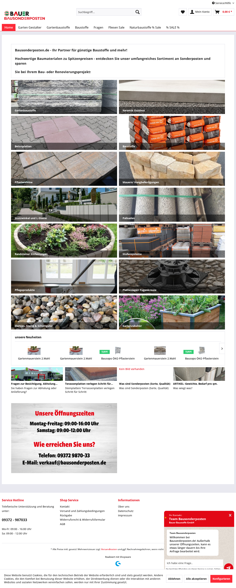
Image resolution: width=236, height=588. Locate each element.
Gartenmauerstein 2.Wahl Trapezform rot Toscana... (34, 360)
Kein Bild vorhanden (131, 369)
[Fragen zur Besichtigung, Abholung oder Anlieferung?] (37, 374)
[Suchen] (137, 12)
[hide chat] (230, 515)
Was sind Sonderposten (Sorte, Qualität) (144, 383)
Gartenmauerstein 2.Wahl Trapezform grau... (160, 360)
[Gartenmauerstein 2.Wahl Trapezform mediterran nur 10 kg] (76, 350)
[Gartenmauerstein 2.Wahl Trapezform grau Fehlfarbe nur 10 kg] (160, 350)
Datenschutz (125, 511)
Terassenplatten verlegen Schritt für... (89, 383)
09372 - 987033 (14, 519)
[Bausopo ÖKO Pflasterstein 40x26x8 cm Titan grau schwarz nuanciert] (118, 350)
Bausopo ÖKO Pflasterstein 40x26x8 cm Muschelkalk (202, 360)
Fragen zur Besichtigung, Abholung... (34, 383)
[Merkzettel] (183, 12)
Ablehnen (174, 578)
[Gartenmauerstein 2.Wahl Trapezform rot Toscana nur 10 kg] (34, 350)
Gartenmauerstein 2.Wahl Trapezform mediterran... (76, 360)
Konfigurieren (221, 578)
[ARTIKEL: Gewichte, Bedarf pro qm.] (199, 374)
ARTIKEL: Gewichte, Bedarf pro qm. (195, 383)
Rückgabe (66, 515)
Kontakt (65, 506)
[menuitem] (108, 12)
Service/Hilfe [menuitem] (223, 3)
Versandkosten (109, 549)
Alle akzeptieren (196, 578)
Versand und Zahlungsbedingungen (82, 511)
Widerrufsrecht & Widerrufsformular (82, 519)
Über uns (123, 506)
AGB (62, 524)
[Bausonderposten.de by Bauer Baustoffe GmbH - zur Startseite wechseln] (24, 15)
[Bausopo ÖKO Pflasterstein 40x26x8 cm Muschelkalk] (202, 350)
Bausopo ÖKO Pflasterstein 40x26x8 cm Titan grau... (118, 360)
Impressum (125, 515)
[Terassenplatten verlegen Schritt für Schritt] (91, 374)
